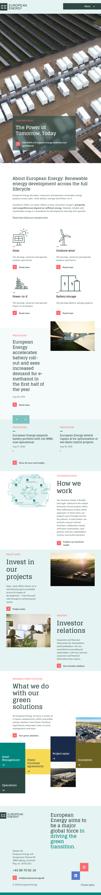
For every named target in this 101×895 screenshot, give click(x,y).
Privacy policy (88, 884)
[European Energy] (13, 6)
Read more (24, 267)
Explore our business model (73, 543)
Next (25, 419)
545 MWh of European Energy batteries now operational (44, 144)
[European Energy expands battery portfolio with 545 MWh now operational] (13, 451)
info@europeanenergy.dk (31, 878)
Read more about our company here (30, 217)
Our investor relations (74, 666)
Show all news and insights (32, 463)
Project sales (19, 609)
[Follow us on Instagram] (84, 867)
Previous (16, 419)
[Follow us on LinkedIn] (76, 875)
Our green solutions (29, 735)
